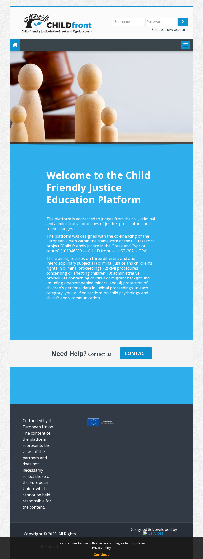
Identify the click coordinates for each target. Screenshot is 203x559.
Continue (102, 554)
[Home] (57, 22)
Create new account (170, 29)
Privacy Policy (101, 548)
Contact (136, 353)
